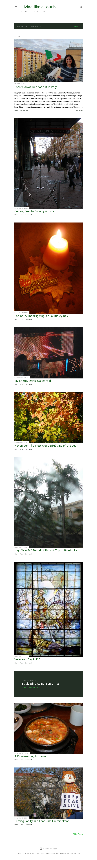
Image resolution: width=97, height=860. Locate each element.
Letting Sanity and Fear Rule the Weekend (42, 821)
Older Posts (78, 834)
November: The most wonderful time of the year (45, 445)
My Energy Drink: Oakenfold (32, 380)
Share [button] (16, 110)
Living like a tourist (39, 6)
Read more (79, 110)
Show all (77, 26)
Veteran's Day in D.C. (27, 659)
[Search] (81, 6)
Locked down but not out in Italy (35, 87)
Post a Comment (26, 215)
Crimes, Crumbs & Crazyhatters (34, 211)
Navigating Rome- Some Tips (40, 683)
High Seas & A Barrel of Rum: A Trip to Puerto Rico (46, 550)
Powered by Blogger (50, 849)
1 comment (24, 110)
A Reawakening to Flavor (30, 756)
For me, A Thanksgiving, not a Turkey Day (41, 316)
